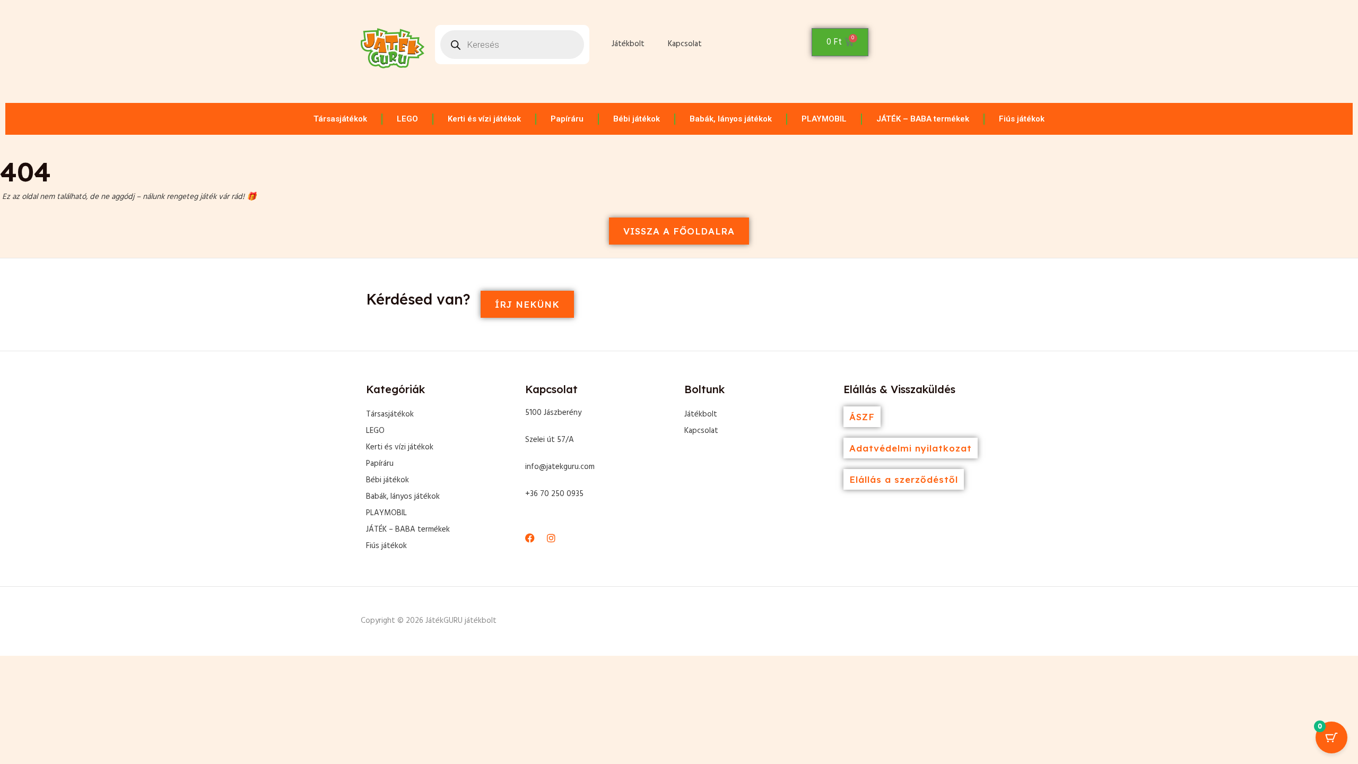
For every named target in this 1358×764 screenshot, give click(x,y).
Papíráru (567, 119)
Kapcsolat (685, 44)
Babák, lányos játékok (731, 119)
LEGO (407, 119)
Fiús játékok (1021, 119)
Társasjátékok (340, 119)
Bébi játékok (636, 119)
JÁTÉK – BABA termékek (922, 119)
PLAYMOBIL (824, 119)
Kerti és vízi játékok (484, 119)
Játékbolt (628, 44)
